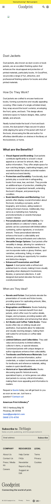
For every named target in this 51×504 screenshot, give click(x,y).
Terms (37, 454)
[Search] (43, 6)
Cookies (38, 462)
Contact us (17, 396)
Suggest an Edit (24, 471)
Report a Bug (24, 466)
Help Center (24, 454)
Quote (16, 390)
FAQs (21, 458)
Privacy (37, 458)
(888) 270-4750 (11, 417)
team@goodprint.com (14, 414)
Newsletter (23, 462)
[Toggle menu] (3, 6)
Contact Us (8, 458)
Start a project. (32, 2)
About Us (7, 454)
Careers (6, 469)
